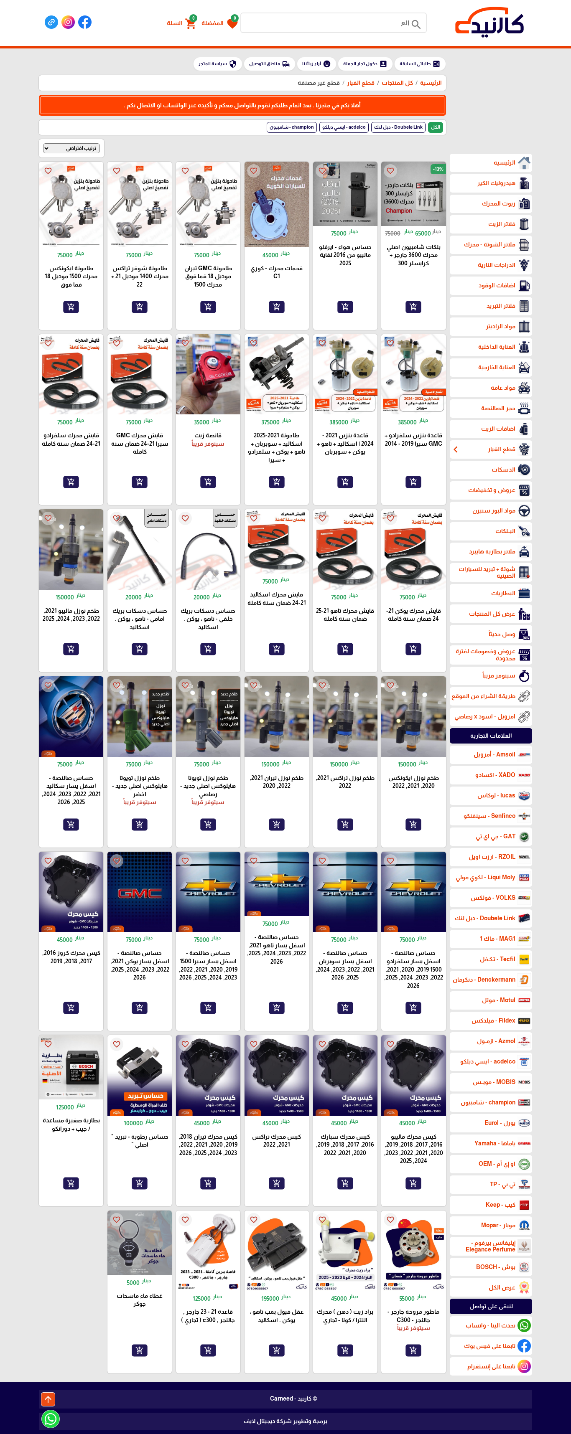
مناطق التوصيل (269, 64)
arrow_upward (48, 1399)
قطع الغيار (361, 82)
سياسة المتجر (218, 64)
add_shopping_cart (413, 306)
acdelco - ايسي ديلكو (344, 126)
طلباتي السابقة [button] (420, 64)
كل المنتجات (397, 82)
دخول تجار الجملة (365, 64)
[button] (219, 23)
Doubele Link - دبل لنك (398, 126)
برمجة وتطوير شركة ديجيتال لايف (285, 1421)
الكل (435, 126)
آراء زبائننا (316, 64)
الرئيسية (431, 82)
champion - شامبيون (292, 126)
